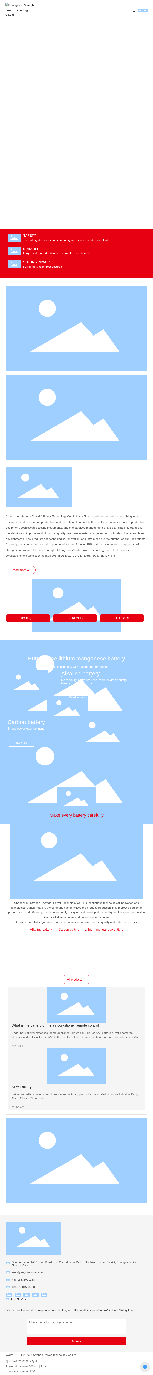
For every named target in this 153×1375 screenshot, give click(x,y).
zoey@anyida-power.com (28, 1272)
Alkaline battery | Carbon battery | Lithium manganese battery (76, 929)
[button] (147, 119)
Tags (44, 1366)
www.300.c (29, 1366)
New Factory (22, 1087)
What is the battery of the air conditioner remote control (55, 1025)
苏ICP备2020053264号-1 (21, 1361)
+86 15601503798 (23, 1287)
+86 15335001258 (23, 1279)
